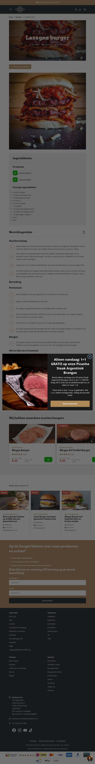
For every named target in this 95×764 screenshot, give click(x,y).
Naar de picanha (70, 404)
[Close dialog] (90, 357)
